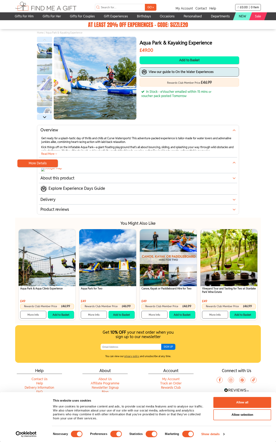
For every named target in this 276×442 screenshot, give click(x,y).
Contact (201, 8)
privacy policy (131, 356)
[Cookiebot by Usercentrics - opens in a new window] (26, 434)
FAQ (39, 392)
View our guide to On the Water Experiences (181, 72)
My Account (184, 8)
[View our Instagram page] (231, 380)
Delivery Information (39, 387)
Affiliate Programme (105, 383)
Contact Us (39, 379)
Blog (105, 392)
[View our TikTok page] (254, 380)
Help (212, 8)
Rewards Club (171, 387)
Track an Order (171, 383)
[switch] (116, 434)
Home (40, 32)
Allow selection (242, 414)
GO (150, 7)
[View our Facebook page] (220, 380)
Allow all (242, 402)
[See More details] (51, 169)
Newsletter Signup (105, 387)
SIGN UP (168, 346)
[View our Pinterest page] (242, 380)
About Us (105, 379)
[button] (44, 39)
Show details (210, 434)
